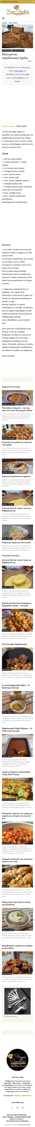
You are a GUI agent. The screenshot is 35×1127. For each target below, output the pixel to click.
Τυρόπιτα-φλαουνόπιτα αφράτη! (16, 476)
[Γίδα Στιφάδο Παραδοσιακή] (17, 659)
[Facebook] (12, 1108)
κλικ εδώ (18, 71)
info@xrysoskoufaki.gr (22, 1095)
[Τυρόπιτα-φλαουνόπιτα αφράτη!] (17, 466)
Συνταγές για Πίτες (18, 50)
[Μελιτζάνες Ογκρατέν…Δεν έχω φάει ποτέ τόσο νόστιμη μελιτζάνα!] (17, 397)
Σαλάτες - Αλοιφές (8, 504)
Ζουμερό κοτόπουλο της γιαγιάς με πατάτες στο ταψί (17, 860)
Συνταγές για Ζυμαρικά (9, 438)
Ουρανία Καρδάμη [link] (8, 126)
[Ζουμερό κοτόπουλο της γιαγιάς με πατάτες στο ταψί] (17, 876)
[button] (3, 18)
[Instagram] (17, 1108)
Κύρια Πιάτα (13, 23)
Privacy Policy (17, 1119)
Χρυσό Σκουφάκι (11, 1125)
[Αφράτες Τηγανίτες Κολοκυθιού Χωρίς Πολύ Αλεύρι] (17, 789)
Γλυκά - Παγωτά (7, 539)
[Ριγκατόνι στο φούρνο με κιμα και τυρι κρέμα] (17, 432)
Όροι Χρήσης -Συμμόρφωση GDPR (17, 1117)
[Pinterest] (23, 1108)
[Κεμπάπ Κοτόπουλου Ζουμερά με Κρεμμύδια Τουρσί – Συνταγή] (17, 620)
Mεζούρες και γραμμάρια (17, 1121)
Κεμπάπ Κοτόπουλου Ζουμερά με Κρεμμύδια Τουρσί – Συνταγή (16, 604)
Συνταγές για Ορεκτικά (9, 800)
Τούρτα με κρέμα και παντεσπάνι (16, 542)
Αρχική (4, 23)
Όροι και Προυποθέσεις (17, 1115)
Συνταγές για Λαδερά (8, 404)
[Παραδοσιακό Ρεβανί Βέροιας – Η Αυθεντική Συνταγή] (17, 745)
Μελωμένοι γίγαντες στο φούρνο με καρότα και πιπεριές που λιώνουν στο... (17, 816)
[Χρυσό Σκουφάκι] (17, 10)
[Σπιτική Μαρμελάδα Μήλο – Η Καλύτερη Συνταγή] (17, 702)
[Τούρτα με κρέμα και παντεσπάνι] (17, 532)
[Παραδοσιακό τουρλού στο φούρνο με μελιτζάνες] (17, 963)
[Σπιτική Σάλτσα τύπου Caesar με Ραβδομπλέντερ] (17, 498)
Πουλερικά (6, 630)
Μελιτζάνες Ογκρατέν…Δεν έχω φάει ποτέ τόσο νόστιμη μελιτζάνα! (17, 409)
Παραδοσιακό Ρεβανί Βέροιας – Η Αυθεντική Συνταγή (17, 729)
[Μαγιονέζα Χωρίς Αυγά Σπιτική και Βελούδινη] (17, 919)
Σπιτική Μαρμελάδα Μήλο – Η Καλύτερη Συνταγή (15, 686)
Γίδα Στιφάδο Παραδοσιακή (14, 644)
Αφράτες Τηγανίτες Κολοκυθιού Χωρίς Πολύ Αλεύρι (16, 773)
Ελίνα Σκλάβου (7, 669)
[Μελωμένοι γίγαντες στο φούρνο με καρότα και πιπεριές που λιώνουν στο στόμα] (17, 833)
